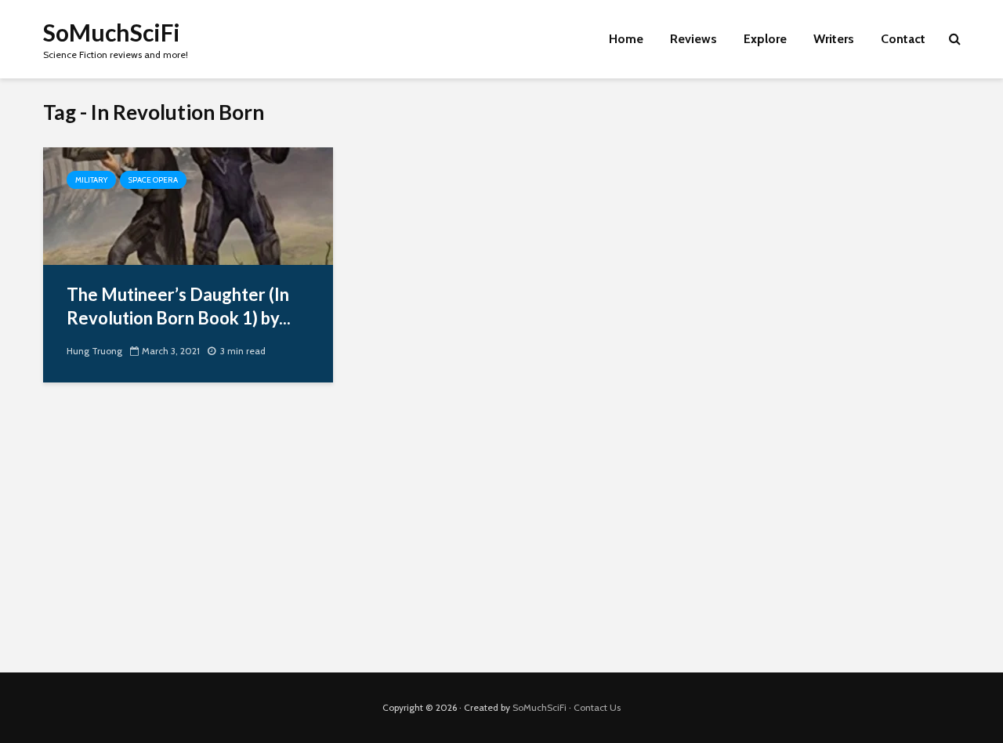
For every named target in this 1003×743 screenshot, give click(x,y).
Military (91, 180)
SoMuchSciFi (111, 32)
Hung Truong (94, 351)
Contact (903, 38)
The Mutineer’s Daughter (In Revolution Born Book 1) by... (179, 306)
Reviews (693, 38)
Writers (833, 38)
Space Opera (153, 180)
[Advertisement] (501, 539)
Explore (765, 38)
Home (626, 38)
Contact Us (597, 707)
